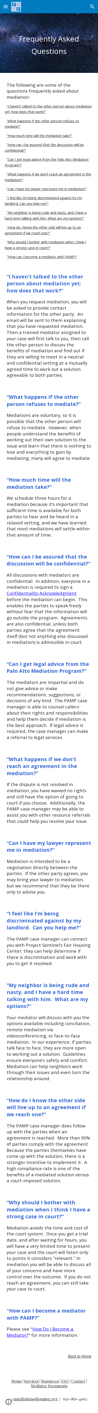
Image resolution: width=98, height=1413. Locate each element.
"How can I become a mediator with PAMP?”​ (42, 256)
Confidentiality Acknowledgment (42, 593)
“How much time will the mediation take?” (39, 135)
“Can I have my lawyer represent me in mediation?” (47, 188)
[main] (49, 43)
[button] (5, 6)
